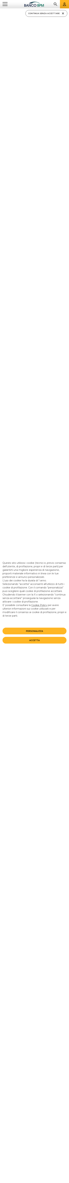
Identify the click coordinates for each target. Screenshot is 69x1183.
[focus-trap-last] (1, 8)
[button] (34, 631)
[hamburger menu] (5, 4)
